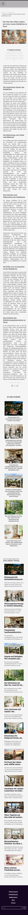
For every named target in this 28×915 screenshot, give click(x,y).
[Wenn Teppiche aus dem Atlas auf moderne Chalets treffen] (14, 807)
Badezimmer (13, 897)
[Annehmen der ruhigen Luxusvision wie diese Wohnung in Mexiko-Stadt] (14, 780)
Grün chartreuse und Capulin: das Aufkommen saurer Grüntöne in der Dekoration (13, 543)
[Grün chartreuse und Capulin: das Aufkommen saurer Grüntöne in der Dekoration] (14, 532)
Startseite (3, 12)
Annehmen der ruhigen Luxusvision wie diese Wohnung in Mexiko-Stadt (13, 791)
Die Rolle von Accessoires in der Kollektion (14, 57)
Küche (13, 903)
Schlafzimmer (13, 894)
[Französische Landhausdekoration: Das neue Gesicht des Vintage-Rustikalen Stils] (14, 456)
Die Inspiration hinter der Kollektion (14, 51)
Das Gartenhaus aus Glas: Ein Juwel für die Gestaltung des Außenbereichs (13, 518)
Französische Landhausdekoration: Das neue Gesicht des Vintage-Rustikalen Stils (14, 467)
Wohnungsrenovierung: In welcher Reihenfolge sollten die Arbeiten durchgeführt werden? (13, 442)
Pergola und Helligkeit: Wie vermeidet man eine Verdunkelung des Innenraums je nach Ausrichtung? (13, 493)
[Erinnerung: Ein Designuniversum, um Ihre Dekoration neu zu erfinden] (14, 728)
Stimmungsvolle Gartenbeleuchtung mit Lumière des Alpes (14, 418)
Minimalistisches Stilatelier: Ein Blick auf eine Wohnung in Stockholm (13, 844)
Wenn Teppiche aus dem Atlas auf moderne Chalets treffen (13, 817)
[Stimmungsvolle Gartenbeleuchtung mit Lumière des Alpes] (14, 408)
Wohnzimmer (11, 12)
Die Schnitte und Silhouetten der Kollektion (14, 55)
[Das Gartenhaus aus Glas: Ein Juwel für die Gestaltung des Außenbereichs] (14, 507)
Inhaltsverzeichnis (15, 50)
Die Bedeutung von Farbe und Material (14, 53)
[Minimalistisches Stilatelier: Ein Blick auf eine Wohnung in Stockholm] (14, 833)
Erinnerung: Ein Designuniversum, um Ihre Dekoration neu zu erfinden (13, 739)
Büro (13, 900)
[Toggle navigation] (3, 3)
